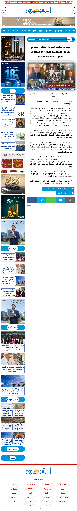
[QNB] (13, 232)
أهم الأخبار (13, 327)
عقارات (30, 488)
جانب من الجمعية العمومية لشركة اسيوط (57, 188)
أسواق (48, 30)
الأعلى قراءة (12, 400)
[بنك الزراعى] (13, 207)
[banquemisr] (13, 163)
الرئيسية (63, 484)
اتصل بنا (62, 501)
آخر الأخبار (12, 248)
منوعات (14, 493)
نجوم (41, 30)
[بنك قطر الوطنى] (13, 311)
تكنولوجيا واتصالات (29, 30)
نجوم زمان (14, 488)
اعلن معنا (30, 497)
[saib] (13, 48)
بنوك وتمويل (58, 30)
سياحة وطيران (63, 497)
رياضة (63, 493)
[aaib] (38, 21)
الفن (30, 493)
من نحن (46, 497)
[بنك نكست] (13, 74)
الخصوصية (14, 497)
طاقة (69, 39)
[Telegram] (60, 200)
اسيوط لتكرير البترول (64, 193)
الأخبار (68, 30)
